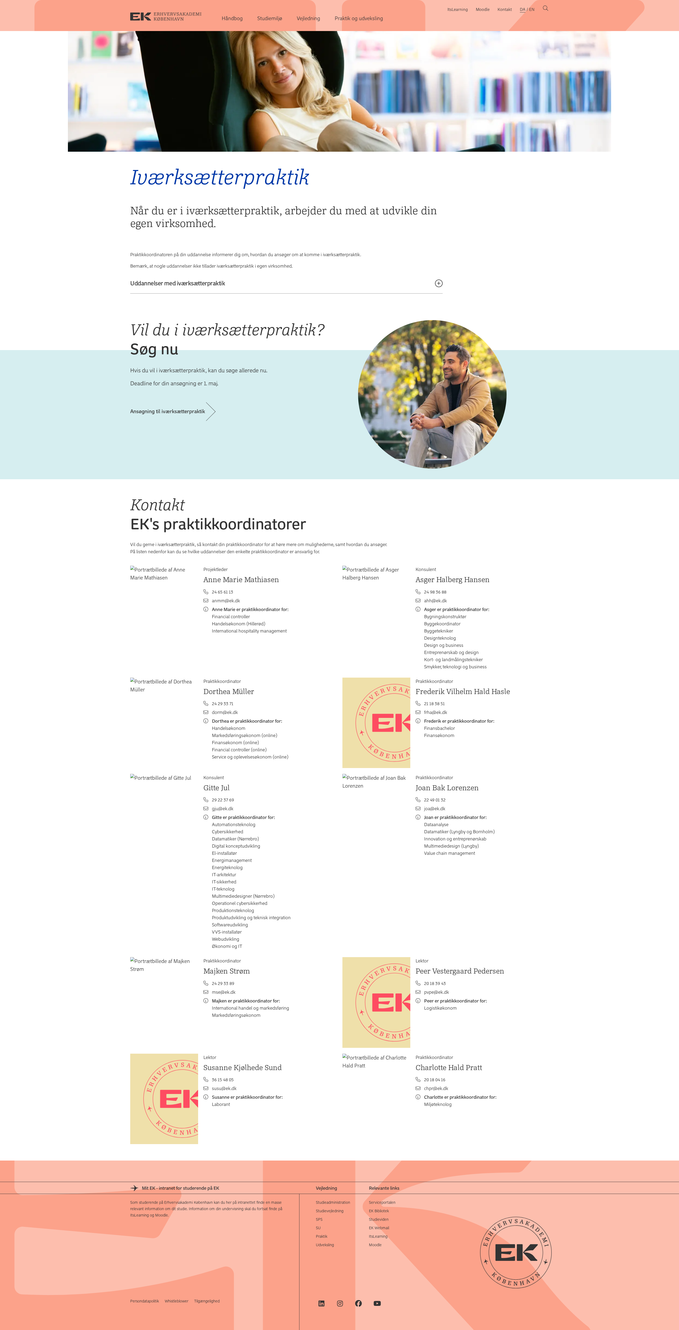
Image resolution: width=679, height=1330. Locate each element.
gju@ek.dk (222, 808)
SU (318, 1227)
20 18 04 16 (434, 1079)
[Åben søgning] (545, 9)
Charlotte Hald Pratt (449, 1067)
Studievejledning (329, 1210)
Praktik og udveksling (359, 18)
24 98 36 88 (435, 592)
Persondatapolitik (144, 1300)
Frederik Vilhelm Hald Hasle (463, 691)
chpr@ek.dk (436, 1088)
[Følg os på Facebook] (358, 1303)
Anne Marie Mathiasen (241, 579)
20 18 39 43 (435, 983)
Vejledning (308, 18)
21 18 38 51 (434, 703)
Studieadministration (333, 1202)
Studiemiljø (269, 18)
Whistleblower (176, 1300)
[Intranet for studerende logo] (170, 15)
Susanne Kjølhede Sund (242, 1067)
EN (531, 9)
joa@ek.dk (434, 808)
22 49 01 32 (435, 800)
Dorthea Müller (228, 691)
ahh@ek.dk (435, 600)
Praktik (321, 1236)
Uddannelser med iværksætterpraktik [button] (177, 283)
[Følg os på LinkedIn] (321, 1303)
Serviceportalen (382, 1202)
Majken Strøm (226, 970)
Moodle (483, 9)
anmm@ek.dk (226, 600)
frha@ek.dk (435, 712)
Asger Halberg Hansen (453, 579)
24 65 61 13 (222, 592)
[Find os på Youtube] (377, 1303)
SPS (319, 1219)
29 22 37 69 (223, 800)
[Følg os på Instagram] (339, 1303)
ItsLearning (457, 9)
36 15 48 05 (223, 1079)
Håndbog (232, 18)
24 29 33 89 (223, 983)
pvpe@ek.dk (436, 992)
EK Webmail (379, 1227)
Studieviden (379, 1219)
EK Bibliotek (379, 1210)
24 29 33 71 (222, 703)
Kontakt (505, 9)
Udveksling (325, 1244)
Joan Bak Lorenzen (447, 787)
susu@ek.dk (224, 1088)
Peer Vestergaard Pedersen (460, 970)
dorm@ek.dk (225, 712)
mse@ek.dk (224, 992)
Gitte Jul (216, 787)
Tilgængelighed (207, 1300)
